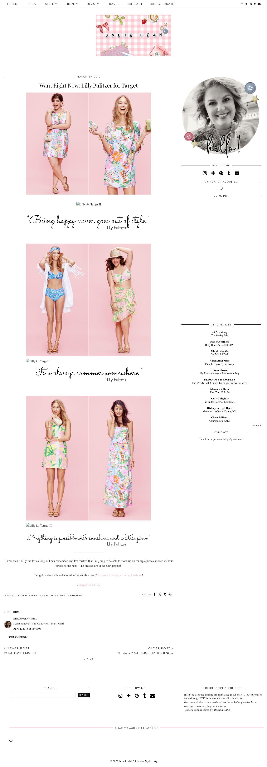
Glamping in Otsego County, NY (219, 411)
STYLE (49, 3)
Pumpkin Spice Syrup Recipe (219, 363)
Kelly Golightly (219, 398)
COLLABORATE (162, 3)
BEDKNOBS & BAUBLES (219, 379)
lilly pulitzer (48, 595)
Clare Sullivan (219, 417)
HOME (70, 3)
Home (88, 659)
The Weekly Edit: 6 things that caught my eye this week (219, 382)
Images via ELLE (88, 585)
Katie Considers (219, 341)
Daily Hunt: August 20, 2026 (219, 345)
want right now (71, 595)
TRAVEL (113, 3)
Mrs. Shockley (21, 618)
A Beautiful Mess (219, 360)
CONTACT (135, 3)
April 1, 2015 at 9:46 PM (27, 629)
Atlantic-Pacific (219, 351)
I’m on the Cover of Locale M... (220, 401)
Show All (257, 425)
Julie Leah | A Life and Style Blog (138, 761)
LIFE (30, 3)
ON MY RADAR (220, 354)
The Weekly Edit (219, 335)
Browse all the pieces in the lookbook (119, 575)
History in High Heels (219, 408)
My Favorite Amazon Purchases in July (219, 373)
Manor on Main (219, 389)
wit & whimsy (220, 332)
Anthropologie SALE (219, 420)
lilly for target (25, 595)
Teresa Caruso (219, 370)
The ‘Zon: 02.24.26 (219, 392)
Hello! (13, 3)
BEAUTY (93, 3)
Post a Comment (18, 636)
